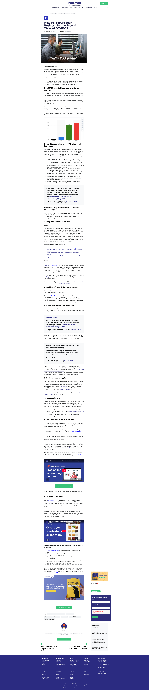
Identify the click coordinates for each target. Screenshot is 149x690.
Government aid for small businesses (52, 616)
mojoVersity (58, 673)
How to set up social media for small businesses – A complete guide (99, 638)
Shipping (43, 663)
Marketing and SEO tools (53, 550)
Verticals (44, 671)
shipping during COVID (49, 619)
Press (71, 675)
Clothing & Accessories (46, 673)
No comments (61, 31)
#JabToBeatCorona (69, 325)
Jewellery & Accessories (46, 680)
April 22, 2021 (76, 330)
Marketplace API (87, 665)
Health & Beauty (45, 678)
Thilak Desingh (53, 265)
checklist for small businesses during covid (56, 614)
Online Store (45, 658)
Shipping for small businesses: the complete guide (98, 643)
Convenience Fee (73, 664)
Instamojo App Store (74, 661)
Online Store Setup (45, 660)
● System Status (87, 675)
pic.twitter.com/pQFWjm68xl (55, 199)
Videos (57, 675)
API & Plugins (86, 660)
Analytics (43, 664)
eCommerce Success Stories (103, 664)
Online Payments (60, 658)
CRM (43, 665)
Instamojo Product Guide (102, 660)
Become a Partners (87, 673)
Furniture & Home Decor (46, 675)
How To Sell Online (101, 667)
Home (45, 13)
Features (72, 658)
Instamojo (48, 31)
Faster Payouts (59, 665)
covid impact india (70, 614)
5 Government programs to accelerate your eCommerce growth (63, 248)
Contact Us (72, 678)
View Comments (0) (63, 639)
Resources (58, 671)
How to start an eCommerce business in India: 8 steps (99, 629)
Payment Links (58, 661)
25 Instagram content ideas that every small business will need (99, 648)
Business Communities (60, 678)
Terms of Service (74, 687)
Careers (71, 677)
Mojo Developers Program (89, 663)
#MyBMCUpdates (52, 317)
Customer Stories (59, 680)
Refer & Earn (86, 674)
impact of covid (65, 616)
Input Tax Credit (64, 386)
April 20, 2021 (68, 361)
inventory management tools (76, 411)
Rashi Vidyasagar (55, 295)
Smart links (58, 663)
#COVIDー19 (68, 197)
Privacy (79, 687)
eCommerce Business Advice (103, 663)
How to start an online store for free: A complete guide (99, 634)
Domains (43, 661)
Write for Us (84, 687)
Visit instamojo (104, 3)
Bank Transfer (72, 663)
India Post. (47, 265)
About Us (71, 673)
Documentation (87, 661)
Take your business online (64, 607)
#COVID (60, 197)
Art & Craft (44, 674)
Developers (86, 658)
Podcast (57, 677)
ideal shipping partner (50, 277)
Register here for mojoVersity (64, 486)
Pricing (85, 671)
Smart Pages (58, 660)
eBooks (57, 674)
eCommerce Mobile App (74, 660)
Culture (71, 674)
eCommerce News (101, 665)
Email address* (95, 604)
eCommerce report (52, 500)
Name (93, 599)
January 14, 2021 (71, 202)
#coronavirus (53, 197)
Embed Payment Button (60, 664)
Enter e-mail (94, 583)
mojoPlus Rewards (73, 665)
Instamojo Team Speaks (102, 661)
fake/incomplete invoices (66, 389)
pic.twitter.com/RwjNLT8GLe (55, 327)
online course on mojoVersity (65, 447)
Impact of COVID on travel (75, 616)
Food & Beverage (45, 677)
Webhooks (86, 664)
